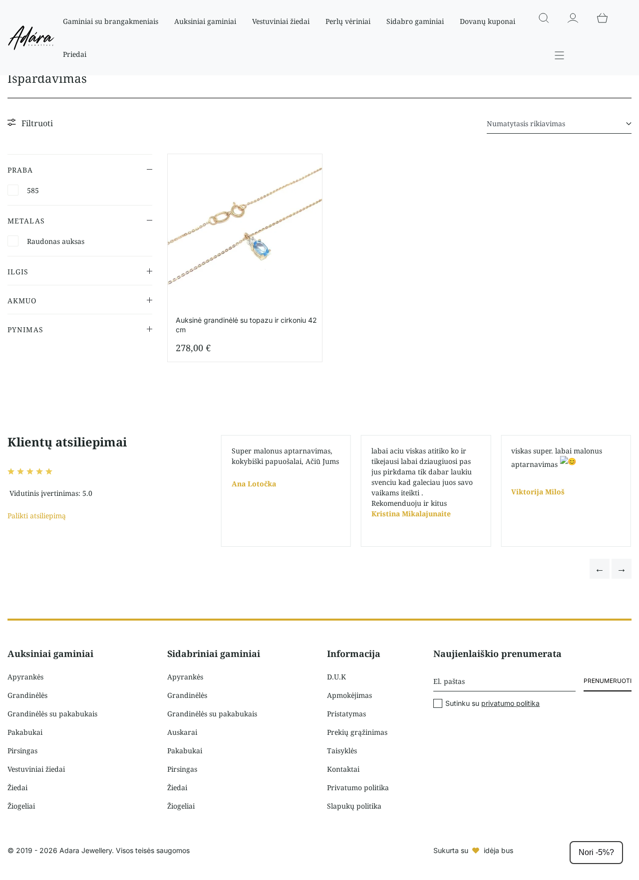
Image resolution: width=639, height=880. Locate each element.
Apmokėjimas (349, 695)
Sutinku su (492, 703)
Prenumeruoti (608, 680)
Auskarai (182, 732)
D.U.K (336, 676)
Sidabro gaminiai (415, 21)
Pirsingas (22, 750)
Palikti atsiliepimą (36, 515)
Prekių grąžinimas (357, 732)
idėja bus (498, 850)
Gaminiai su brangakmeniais (110, 21)
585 (33, 190)
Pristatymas (346, 713)
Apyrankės (25, 676)
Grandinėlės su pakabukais (52, 713)
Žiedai (17, 787)
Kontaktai (343, 769)
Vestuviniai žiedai (281, 21)
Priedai (74, 54)
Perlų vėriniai (347, 21)
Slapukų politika (354, 806)
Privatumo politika (358, 787)
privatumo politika (510, 703)
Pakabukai (24, 732)
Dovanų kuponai (487, 21)
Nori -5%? (596, 852)
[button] (600, 569)
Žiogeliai (21, 806)
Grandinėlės (27, 695)
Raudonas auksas (55, 241)
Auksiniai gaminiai (205, 21)
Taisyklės (342, 750)
